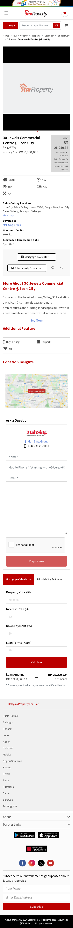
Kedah (6, 741)
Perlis (6, 780)
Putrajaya (8, 787)
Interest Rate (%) (18, 609)
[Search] (56, 25)
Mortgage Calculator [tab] (18, 579)
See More (37, 320)
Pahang (7, 767)
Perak (6, 774)
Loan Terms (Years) (18, 643)
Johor (6, 735)
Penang (7, 728)
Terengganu (10, 806)
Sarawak (8, 799)
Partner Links (12, 824)
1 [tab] (38, 131)
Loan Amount (15, 674)
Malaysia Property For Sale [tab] (23, 704)
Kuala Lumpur (10, 716)
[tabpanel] (36, 88)
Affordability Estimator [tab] (50, 579)
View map (8, 215)
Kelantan (8, 748)
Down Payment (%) (19, 626)
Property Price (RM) (19, 592)
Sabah (6, 793)
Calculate (36, 662)
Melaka (7, 754)
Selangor (8, 722)
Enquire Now (36, 561)
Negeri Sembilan (12, 761)
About (7, 817)
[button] (10, 25)
